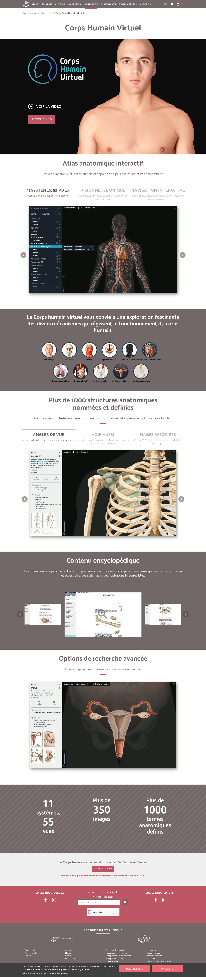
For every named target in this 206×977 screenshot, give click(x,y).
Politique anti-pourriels (115, 958)
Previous (20, 614)
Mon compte (151, 950)
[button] (183, 255)
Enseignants (108, 4)
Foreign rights (128, 4)
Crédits (68, 956)
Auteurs (60, 4)
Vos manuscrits (31, 953)
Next (186, 614)
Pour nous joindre (32, 950)
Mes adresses (152, 958)
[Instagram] (54, 901)
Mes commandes (153, 953)
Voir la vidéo (44, 106)
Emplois (28, 956)
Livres (35, 4)
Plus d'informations (32, 973)
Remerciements (71, 958)
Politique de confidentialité (116, 953)
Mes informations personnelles (159, 961)
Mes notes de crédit (154, 956)
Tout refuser (134, 968)
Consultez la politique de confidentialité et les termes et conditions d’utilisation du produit (103, 875)
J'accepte (167, 968)
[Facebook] (45, 901)
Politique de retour (113, 961)
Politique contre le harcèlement (118, 956)
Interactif (91, 4)
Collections (75, 4)
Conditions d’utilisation (115, 950)
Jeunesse (47, 4)
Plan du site (69, 953)
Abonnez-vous (42, 119)
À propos (145, 4)
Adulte (97, 897)
